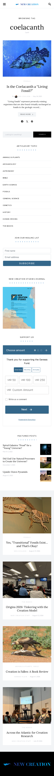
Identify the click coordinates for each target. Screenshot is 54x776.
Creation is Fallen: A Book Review (27, 671)
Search (42, 134)
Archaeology (9, 164)
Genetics (7, 205)
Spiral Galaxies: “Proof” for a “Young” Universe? (17, 446)
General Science (11, 198)
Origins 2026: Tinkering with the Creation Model (27, 608)
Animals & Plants (11, 157)
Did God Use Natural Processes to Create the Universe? (19, 460)
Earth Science (10, 185)
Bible (5, 178)
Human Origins (10, 219)
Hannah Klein (20, 677)
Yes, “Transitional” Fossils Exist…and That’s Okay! (27, 544)
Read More (25, 114)
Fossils (27, 81)
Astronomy (8, 171)
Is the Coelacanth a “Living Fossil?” (27, 88)
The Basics (8, 226)
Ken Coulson (24, 96)
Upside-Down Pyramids (15, 471)
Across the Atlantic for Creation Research (27, 734)
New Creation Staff (20, 615)
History (7, 212)
